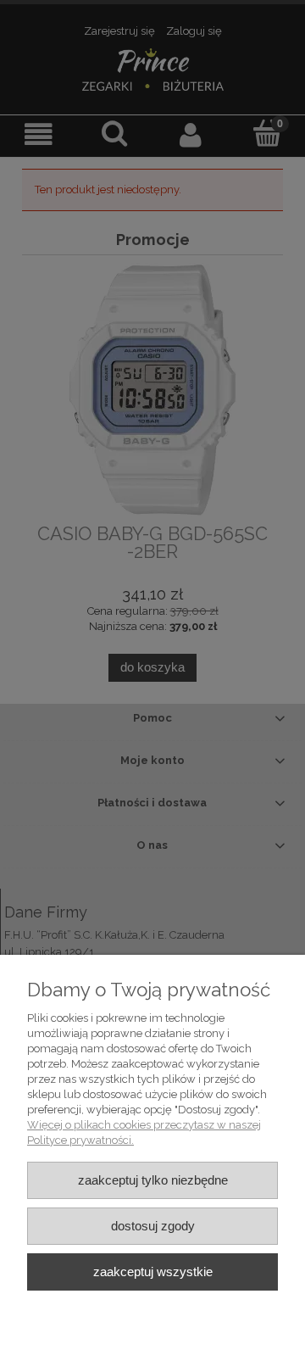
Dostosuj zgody (153, 1226)
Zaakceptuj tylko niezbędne (153, 1180)
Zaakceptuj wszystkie (153, 1271)
